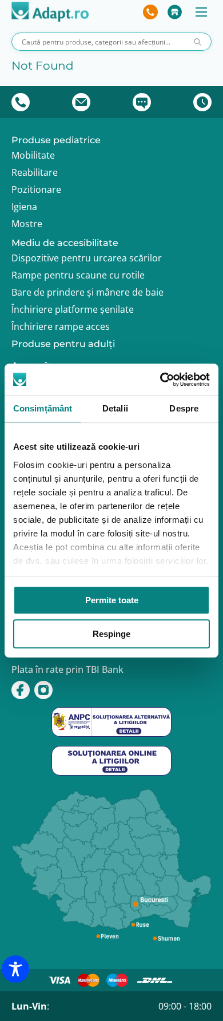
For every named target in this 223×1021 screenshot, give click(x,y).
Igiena (24, 206)
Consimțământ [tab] (42, 408)
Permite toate (111, 600)
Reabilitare (34, 172)
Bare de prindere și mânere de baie (87, 292)
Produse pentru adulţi (63, 343)
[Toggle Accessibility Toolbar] (15, 969)
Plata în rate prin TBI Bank (67, 669)
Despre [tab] (183, 408)
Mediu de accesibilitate (64, 242)
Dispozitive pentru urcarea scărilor (86, 258)
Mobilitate (33, 155)
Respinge (111, 634)
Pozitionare (36, 189)
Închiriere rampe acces (60, 326)
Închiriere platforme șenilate (72, 309)
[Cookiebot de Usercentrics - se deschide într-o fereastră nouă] (160, 379)
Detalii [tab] (115, 408)
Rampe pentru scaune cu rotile (78, 275)
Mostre (26, 223)
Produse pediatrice (56, 140)
